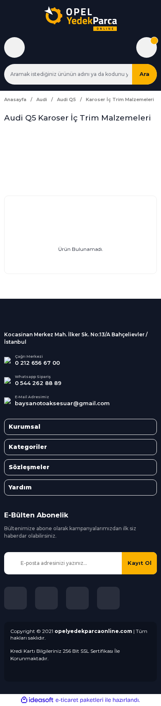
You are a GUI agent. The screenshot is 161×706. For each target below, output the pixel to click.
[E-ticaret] (79, 700)
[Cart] (146, 47)
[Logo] (80, 18)
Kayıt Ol (140, 563)
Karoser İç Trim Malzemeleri (120, 99)
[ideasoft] (37, 700)
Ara (144, 74)
